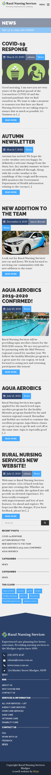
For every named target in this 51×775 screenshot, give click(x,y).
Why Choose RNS (11, 689)
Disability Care (10, 722)
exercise (21, 591)
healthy (38, 591)
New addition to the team (24, 211)
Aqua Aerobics (21, 388)
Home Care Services (12, 711)
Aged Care (7, 715)
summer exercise (30, 601)
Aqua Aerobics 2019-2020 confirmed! (21, 295)
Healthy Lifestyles (10, 596)
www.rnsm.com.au (18, 665)
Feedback (7, 740)
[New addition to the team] (25, 243)
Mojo (36, 771)
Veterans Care (10, 718)
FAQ (4, 733)
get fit (30, 591)
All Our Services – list (14, 703)
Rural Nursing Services (11, 601)
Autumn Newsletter (18, 139)
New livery (34, 596)
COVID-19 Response (14, 46)
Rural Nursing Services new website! (22, 460)
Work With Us (9, 737)
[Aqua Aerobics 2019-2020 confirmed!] (25, 324)
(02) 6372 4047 (15, 655)
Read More (11, 120)
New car (24, 596)
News (5, 564)
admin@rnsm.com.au (20, 660)
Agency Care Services (14, 707)
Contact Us (8, 693)
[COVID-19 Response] (25, 72)
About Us (7, 685)
